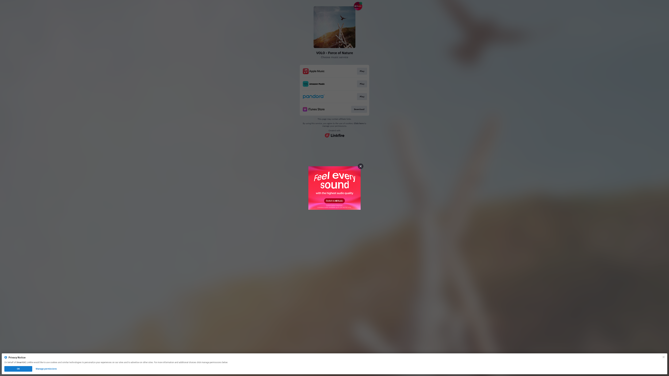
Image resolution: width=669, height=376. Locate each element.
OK (18, 369)
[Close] (663, 357)
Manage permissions (46, 369)
